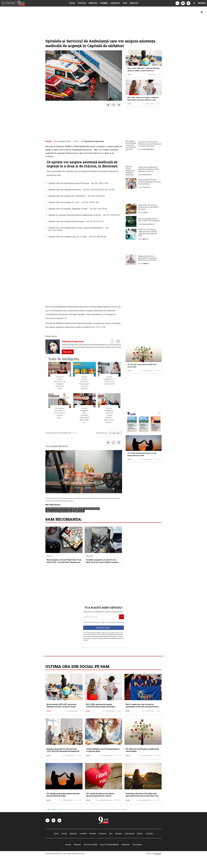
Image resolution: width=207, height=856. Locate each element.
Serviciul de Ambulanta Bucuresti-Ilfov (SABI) (61, 509)
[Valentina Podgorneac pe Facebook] (112, 341)
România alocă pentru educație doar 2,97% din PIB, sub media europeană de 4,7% (63, 751)
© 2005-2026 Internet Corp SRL (56, 853)
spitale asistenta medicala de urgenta (59, 511)
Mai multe (67, 352)
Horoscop (115, 3)
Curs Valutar (137, 845)
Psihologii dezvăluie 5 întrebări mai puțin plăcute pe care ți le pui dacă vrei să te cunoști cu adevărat (142, 795)
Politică (82, 3)
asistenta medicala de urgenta (88, 509)
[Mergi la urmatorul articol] (201, 12)
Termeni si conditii (90, 845)
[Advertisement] (144, 159)
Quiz (125, 3)
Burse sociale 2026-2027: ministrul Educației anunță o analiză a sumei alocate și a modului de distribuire (143, 70)
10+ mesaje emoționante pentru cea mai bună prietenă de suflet (63, 794)
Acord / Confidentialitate (109, 845)
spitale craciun (79, 511)
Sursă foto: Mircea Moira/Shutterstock (59, 99)
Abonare (202, 3)
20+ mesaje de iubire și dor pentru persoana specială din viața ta (100, 794)
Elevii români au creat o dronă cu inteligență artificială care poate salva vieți (142, 706)
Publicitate (126, 845)
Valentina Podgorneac (94, 141)
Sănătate (93, 3)
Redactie (134, 3)
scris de (150, 74)
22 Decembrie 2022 (62, 141)
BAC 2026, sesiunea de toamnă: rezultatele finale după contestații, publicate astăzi (100, 706)
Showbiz (104, 3)
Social (72, 3)
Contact (68, 845)
